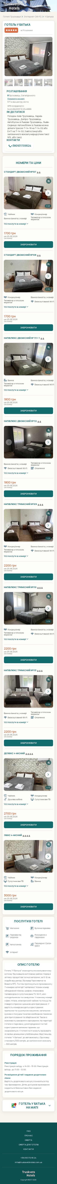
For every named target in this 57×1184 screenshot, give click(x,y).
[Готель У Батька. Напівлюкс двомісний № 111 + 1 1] (28, 359)
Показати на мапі (15, 98)
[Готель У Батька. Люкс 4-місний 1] (28, 856)
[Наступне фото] (48, 193)
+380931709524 (21, 145)
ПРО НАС (28, 1135)
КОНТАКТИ (28, 1149)
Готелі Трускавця (12, 16)
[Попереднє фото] (9, 193)
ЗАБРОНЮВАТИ (28, 244)
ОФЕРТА (28, 1140)
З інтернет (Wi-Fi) (33, 16)
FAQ (28, 1131)
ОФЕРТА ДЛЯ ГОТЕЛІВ (28, 1144)
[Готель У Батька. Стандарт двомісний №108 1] (28, 276)
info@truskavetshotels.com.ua (28, 1162)
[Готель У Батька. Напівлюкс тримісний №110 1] (28, 608)
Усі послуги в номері (15, 223)
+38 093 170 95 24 (44, 6)
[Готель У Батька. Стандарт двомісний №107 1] (28, 193)
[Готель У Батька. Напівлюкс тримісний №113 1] (28, 691)
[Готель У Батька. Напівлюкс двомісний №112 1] (28, 442)
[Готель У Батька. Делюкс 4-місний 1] (28, 774)
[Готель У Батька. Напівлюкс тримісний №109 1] (28, 525)
